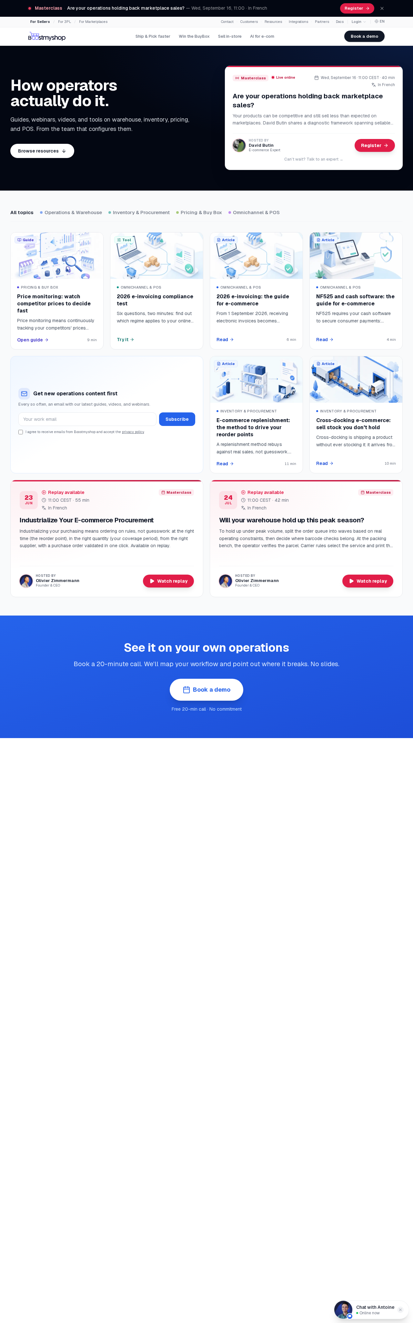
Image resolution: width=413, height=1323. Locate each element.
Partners (322, 21)
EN (382, 21)
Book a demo (364, 36)
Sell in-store (230, 36)
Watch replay (172, 581)
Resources (273, 21)
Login (356, 21)
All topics (22, 212)
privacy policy (133, 431)
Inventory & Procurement (141, 212)
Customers (249, 21)
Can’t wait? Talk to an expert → (313, 159)
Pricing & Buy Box (201, 212)
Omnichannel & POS (256, 212)
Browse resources (38, 151)
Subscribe (177, 419)
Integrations (298, 21)
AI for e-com (262, 36)
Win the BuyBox (194, 36)
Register (354, 8)
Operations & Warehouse (73, 212)
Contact (227, 21)
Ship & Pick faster (153, 36)
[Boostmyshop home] (46, 36)
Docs (340, 21)
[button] (400, 1310)
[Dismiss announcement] (382, 8)
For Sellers (40, 21)
